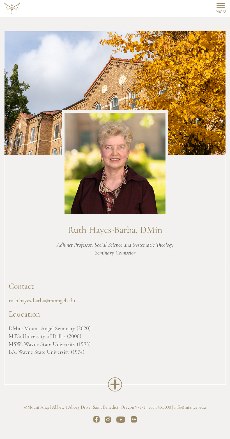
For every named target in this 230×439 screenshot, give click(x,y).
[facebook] (96, 420)
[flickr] (134, 420)
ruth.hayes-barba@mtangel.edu (42, 301)
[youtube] (120, 421)
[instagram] (108, 421)
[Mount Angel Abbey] (12, 8)
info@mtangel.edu (190, 407)
